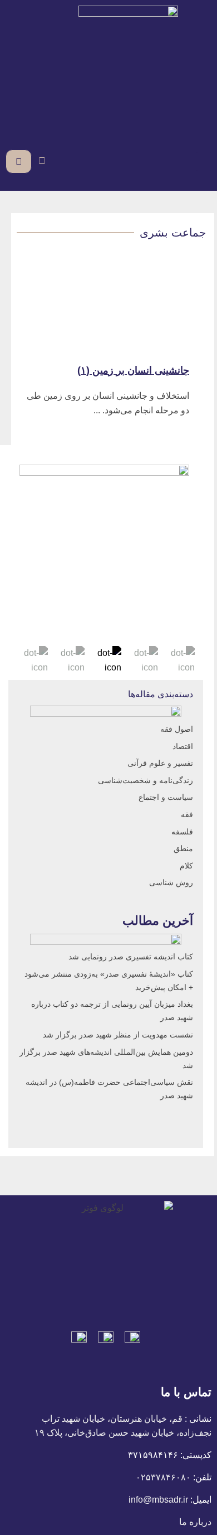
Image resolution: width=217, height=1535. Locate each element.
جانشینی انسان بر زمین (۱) (133, 370)
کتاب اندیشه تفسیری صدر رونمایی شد (130, 956)
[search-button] (42, 161)
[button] (203, 161)
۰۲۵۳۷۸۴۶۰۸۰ (163, 1477)
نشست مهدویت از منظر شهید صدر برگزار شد (118, 1034)
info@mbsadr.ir (158, 1499)
